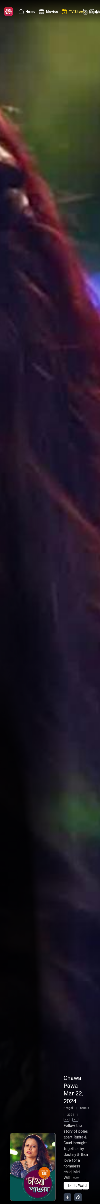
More (76, 1178)
